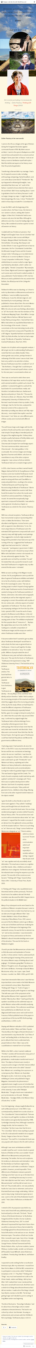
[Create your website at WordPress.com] (18, 2)
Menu (19, 20)
